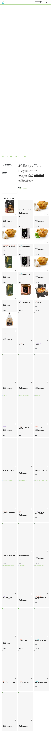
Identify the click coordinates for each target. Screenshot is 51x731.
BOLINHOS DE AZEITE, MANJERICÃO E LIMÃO (7, 302)
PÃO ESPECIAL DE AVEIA (23, 344)
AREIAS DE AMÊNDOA (7, 336)
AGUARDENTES (11, 161)
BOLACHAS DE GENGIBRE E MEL (41, 470)
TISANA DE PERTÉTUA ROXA (24, 274)
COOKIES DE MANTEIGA (23, 640)
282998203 (20, 186)
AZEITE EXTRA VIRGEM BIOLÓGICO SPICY (23, 470)
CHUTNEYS (41, 160)
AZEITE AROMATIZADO (12, 160)
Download (38, 176)
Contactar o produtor (9, 192)
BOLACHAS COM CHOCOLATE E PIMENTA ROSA (9, 218)
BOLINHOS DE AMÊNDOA (24, 386)
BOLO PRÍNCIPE (38, 302)
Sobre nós (7, 2)
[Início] (3, 2)
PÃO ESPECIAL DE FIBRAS (40, 386)
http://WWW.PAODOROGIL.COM (22, 188)
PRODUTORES (13, 2)
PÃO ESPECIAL (7, 160)
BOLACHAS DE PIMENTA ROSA (9, 555)
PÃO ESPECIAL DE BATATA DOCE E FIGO (9, 640)
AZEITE (16, 160)
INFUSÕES (3, 160)
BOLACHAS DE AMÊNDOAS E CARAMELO (24, 428)
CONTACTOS (31, 2)
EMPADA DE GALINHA (7, 724)
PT (44, 2)
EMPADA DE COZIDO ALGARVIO (9, 246)
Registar (37, 2)
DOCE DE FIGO (37, 344)
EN (45, 2)
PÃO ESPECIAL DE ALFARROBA (9, 682)
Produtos (20, 2)
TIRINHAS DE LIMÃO (39, 428)
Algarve (25, 2)
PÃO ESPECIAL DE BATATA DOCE (25, 513)
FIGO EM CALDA (6, 428)
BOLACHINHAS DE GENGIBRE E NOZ (9, 513)
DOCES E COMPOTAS (20, 160)
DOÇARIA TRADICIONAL (5, 161)
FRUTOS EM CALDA (37, 160)
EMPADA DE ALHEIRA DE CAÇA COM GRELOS (41, 218)
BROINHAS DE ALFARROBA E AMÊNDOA (40, 598)
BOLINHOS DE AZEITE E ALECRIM (25, 724)
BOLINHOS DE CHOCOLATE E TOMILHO (8, 274)
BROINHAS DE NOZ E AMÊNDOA (25, 555)
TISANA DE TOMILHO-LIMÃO (24, 246)
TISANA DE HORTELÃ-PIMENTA (41, 682)
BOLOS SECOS (15, 161)
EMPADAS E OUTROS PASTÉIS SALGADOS (29, 160)
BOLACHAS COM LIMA (7, 386)
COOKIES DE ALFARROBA (24, 598)
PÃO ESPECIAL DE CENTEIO (8, 470)
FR (47, 2)
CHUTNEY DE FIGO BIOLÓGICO (25, 302)
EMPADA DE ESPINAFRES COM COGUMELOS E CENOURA (41, 274)
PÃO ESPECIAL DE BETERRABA (25, 209)
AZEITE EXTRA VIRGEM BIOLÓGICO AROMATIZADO (40, 513)
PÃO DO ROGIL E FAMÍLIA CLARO (7, 221)
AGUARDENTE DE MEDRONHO (40, 640)
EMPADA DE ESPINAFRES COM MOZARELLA (41, 246)
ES (48, 2)
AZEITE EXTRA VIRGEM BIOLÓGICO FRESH (7, 598)
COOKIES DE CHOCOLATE (24, 682)
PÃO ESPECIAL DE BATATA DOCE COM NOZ (41, 555)
